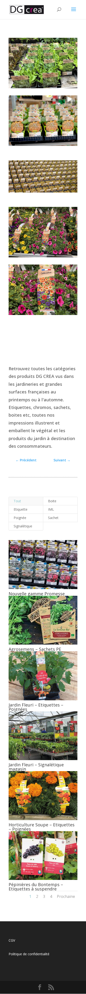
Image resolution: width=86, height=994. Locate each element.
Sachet (53, 517)
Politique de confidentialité (29, 954)
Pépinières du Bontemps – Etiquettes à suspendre (36, 887)
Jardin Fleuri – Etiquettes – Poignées (36, 707)
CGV (12, 940)
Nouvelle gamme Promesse (37, 593)
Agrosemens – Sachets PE (35, 649)
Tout (17, 501)
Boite (52, 501)
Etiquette (20, 509)
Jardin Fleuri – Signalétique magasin (36, 767)
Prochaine (66, 896)
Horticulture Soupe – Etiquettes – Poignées (42, 827)
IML (51, 509)
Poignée (20, 517)
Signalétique (23, 526)
